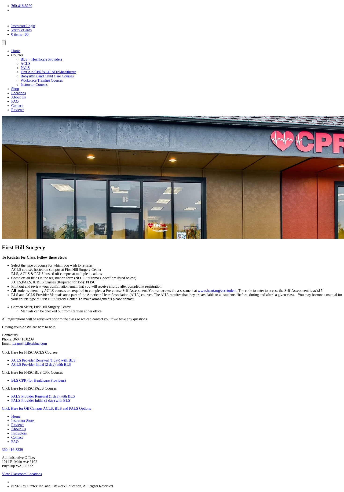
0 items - (20, 34)
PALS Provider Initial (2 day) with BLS (40, 400)
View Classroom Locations (22, 474)
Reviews (17, 110)
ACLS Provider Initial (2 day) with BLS (41, 364)
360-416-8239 (21, 6)
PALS (25, 68)
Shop (15, 89)
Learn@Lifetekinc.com (29, 343)
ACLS (25, 63)
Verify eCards (21, 30)
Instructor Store (22, 421)
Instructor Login (23, 26)
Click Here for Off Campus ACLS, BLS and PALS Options (46, 408)
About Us (18, 97)
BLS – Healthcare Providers (41, 59)
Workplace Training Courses (42, 80)
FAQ (15, 101)
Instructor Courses (34, 85)
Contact (17, 106)
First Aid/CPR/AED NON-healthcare (48, 72)
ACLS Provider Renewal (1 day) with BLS (43, 360)
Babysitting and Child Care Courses (47, 76)
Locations (18, 93)
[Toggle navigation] (4, 42)
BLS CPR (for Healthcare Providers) (38, 380)
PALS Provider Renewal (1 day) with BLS (43, 396)
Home (15, 51)
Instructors (19, 433)
